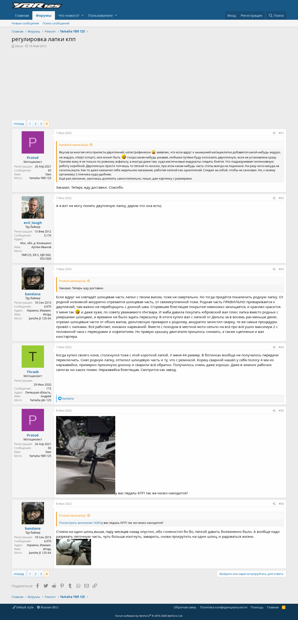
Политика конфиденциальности (223, 607)
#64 (281, 347)
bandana (33, 294)
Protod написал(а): (72, 281)
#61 (281, 133)
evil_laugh (33, 222)
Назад (19, 123)
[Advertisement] (149, 82)
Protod (33, 157)
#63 (281, 269)
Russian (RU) (49, 607)
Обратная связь (185, 607)
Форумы (43, 15)
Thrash (33, 371)
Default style (25, 607)
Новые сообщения (25, 23)
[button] (82, 15)
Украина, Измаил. (39, 310)
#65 (281, 411)
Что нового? (68, 15)
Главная (22, 15)
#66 (281, 504)
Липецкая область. (38, 392)
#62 (281, 198)
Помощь (257, 607)
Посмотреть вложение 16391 (80, 523)
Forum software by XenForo (149, 615)
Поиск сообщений (56, 23)
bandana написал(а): (73, 145)
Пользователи (100, 15)
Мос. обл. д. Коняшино (35, 243)
